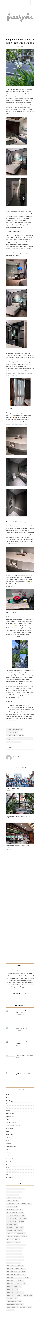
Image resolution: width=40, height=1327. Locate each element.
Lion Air (8, 1137)
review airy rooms (12, 1298)
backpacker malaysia (12, 1200)
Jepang (8, 1131)
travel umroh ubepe (26, 1307)
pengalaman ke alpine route (15, 1248)
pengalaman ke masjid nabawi (15, 1265)
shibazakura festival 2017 (14, 1301)
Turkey (8, 1174)
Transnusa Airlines (11, 1171)
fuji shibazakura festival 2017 (15, 1212)
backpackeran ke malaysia (14, 1191)
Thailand (8, 1168)
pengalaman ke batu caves (14, 1251)
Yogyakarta (9, 1177)
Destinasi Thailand (12, 1206)
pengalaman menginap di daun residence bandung (19, 738)
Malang (8, 1140)
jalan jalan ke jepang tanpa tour (16, 1233)
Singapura (9, 1165)
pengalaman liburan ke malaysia (16, 1271)
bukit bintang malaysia (13, 1203)
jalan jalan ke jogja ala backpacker (17, 1236)
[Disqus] (20, 880)
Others (8, 1152)
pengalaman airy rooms (13, 1242)
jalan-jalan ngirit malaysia (14, 1230)
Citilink (8, 1110)
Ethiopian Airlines (11, 1116)
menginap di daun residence (15, 735)
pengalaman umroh (12, 1289)
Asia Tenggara (10, 1101)
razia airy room (27, 1295)
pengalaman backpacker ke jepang (16, 1245)
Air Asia (8, 1095)
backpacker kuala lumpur (14, 1197)
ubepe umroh (10, 1310)
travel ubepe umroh (12, 1307)
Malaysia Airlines (11, 1146)
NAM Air (8, 1149)
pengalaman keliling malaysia (15, 1259)
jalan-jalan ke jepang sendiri (15, 1227)
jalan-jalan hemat (12, 1224)
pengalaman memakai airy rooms (16, 1274)
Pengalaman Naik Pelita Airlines (24, 1055)
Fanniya (16, 756)
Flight (7, 1119)
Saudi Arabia (9, 1159)
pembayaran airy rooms (13, 1239)
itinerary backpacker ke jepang (15, 1215)
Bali (7, 1104)
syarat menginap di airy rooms (15, 1304)
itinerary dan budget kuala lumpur (17, 1218)
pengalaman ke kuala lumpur (15, 1256)
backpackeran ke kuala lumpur (15, 1188)
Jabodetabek (10, 1128)
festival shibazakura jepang (14, 1209)
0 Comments (9, 747)
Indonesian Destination (13, 1125)
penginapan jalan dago (14, 742)
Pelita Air (8, 1156)
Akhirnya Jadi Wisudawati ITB (14, 788)
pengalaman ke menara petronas (16, 1268)
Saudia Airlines (10, 1162)
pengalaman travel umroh (14, 1286)
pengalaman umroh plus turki (15, 1292)
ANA (7, 1098)
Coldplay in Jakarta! (21, 1028)
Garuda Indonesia (11, 1122)
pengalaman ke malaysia (13, 1262)
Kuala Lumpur (10, 1134)
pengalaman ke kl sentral (14, 1253)
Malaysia (8, 1143)
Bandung (20, 35)
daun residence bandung (14, 729)
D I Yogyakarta (10, 1113)
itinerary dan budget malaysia (15, 1221)
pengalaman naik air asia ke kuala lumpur (18, 1277)
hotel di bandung (12, 732)
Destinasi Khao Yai (26, 1203)
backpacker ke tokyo (12, 1194)
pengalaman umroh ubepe (14, 1295)
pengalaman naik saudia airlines (16, 1283)
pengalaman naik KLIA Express (15, 1280)
